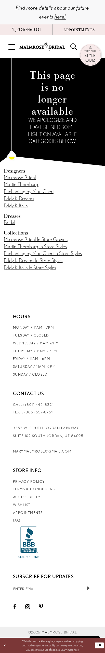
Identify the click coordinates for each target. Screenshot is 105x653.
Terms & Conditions (34, 489)
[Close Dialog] (4, 645)
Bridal (9, 222)
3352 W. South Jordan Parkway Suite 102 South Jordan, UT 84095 (48, 432)
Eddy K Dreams (19, 198)
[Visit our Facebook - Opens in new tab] (15, 607)
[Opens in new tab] (29, 542)
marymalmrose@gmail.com (42, 451)
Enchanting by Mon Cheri (29, 191)
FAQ (17, 520)
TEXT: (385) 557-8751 (33, 412)
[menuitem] (26, 30)
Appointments (28, 512)
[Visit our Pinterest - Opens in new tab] (41, 607)
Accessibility (27, 497)
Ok (99, 645)
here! (60, 16)
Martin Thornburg (21, 184)
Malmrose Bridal (20, 177)
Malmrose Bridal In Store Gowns (36, 239)
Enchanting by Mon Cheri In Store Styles (43, 253)
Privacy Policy (29, 481)
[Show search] (74, 47)
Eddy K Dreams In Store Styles (33, 260)
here (76, 649)
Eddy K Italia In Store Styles (30, 267)
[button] (12, 46)
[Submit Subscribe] (88, 588)
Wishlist (22, 505)
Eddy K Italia (16, 206)
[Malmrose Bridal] (42, 46)
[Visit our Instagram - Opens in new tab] (27, 607)
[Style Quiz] (91, 55)
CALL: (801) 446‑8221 (33, 404)
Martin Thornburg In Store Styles (35, 246)
